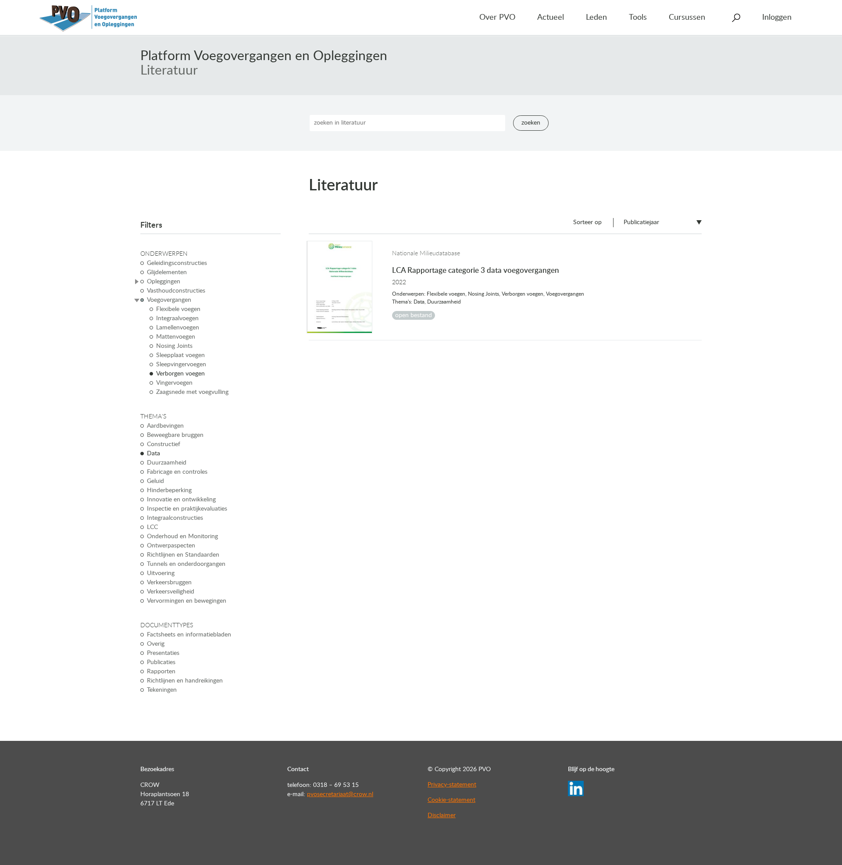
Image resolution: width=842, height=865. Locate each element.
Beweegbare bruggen (175, 435)
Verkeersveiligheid (170, 592)
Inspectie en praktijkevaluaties (187, 509)
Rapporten (161, 671)
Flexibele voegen (178, 309)
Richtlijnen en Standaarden (183, 555)
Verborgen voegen (180, 374)
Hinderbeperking (169, 490)
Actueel (550, 17)
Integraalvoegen (177, 318)
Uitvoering (161, 573)
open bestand (413, 315)
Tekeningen (162, 690)
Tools (638, 17)
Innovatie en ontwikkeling (181, 500)
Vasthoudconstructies (176, 291)
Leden (596, 17)
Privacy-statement (452, 785)
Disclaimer (442, 815)
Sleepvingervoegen (181, 364)
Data (153, 453)
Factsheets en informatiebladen (189, 635)
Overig (155, 644)
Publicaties (161, 662)
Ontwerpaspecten (171, 546)
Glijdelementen (167, 272)
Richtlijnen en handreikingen (185, 681)
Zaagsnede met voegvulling (192, 392)
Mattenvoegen (175, 337)
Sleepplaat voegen (180, 355)
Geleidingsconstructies (177, 263)
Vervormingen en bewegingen (186, 601)
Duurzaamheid (166, 463)
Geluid (155, 481)
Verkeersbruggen (169, 582)
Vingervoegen (174, 383)
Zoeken (530, 123)
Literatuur (169, 70)
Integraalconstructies (175, 518)
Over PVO (497, 17)
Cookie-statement (451, 800)
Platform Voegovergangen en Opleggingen (263, 56)
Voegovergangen (169, 300)
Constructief (163, 444)
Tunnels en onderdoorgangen (186, 564)
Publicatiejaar (641, 222)
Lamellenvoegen (177, 328)
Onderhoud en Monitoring (182, 536)
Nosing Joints (174, 346)
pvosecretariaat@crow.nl (340, 794)
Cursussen (687, 17)
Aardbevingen (165, 426)
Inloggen (777, 17)
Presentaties (163, 653)
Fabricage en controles (177, 472)
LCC (152, 527)
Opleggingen (163, 282)
